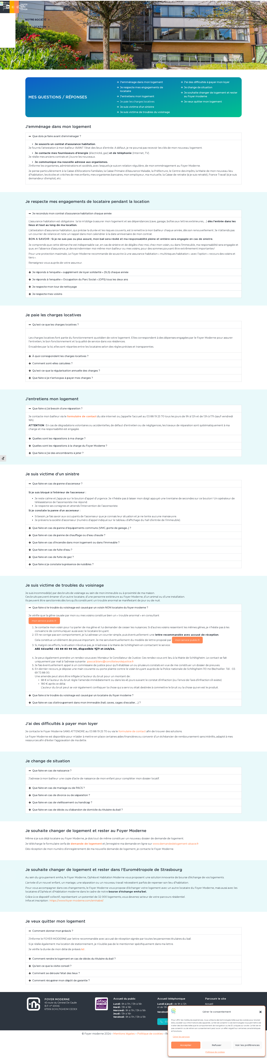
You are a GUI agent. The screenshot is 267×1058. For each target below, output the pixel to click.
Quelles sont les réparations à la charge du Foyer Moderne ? (69, 445)
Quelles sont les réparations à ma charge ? (59, 438)
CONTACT (43, 41)
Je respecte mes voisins (47, 294)
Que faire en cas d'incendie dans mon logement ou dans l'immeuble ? (76, 542)
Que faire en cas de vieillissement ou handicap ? (62, 802)
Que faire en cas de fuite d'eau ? (52, 549)
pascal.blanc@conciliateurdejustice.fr (110, 661)
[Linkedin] (8, 6)
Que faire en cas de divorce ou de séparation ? (61, 795)
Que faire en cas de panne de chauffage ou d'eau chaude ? (68, 535)
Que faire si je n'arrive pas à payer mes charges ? (62, 377)
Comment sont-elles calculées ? (52, 363)
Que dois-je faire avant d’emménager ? (56, 136)
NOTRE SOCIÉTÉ (35, 20)
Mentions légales (124, 1033)
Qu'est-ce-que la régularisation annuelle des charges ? (66, 370)
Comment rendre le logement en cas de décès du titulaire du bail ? (74, 958)
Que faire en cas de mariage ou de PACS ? (58, 787)
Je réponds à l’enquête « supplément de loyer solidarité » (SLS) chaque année (80, 272)
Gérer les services (181, 1037)
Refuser (216, 1045)
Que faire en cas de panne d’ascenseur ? (57, 483)
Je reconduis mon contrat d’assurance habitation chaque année (72, 213)
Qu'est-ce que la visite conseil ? (52, 966)
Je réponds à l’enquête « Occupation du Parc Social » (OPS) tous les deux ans (80, 279)
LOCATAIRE (38, 34)
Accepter (185, 1045)
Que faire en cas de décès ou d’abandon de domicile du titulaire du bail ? (77, 809)
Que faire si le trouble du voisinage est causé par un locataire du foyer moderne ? (83, 695)
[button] (260, 1011)
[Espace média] (13, 6)
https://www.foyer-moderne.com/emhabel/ (77, 900)
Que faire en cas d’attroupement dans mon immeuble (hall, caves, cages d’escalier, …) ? (86, 702)
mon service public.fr (44, 620)
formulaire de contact (132, 731)
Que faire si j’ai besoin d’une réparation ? (57, 408)
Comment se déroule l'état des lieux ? (56, 973)
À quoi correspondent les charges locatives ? (60, 356)
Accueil (209, 1004)
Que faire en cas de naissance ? (52, 770)
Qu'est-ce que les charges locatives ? (55, 324)
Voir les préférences (247, 1045)
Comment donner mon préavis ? (52, 930)
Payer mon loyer (24, 7)
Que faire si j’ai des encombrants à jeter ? (58, 453)
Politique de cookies (215, 1052)
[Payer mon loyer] (18, 6)
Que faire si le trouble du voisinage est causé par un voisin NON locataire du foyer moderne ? (90, 607)
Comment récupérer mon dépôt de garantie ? (61, 980)
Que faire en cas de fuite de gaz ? (53, 557)
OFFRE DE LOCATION (32, 27)
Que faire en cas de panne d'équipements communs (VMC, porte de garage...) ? (81, 528)
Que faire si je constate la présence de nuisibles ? (63, 564)
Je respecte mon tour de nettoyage (54, 286)
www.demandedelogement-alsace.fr (176, 843)
